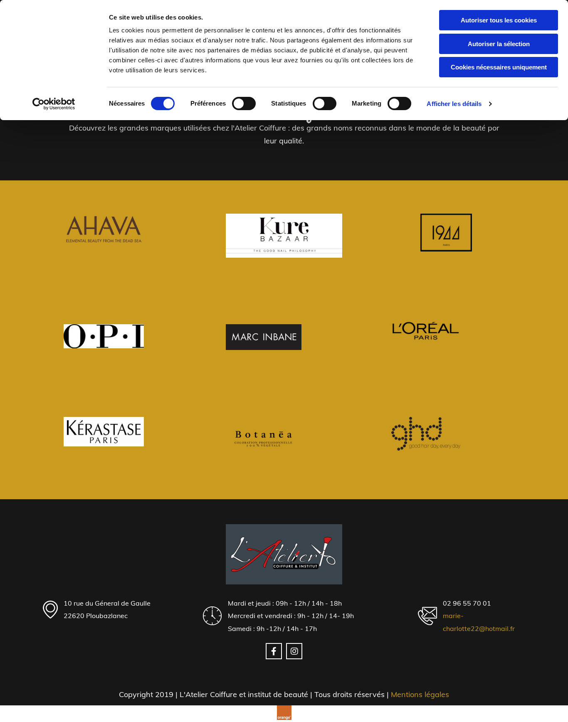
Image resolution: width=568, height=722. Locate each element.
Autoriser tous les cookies (499, 20)
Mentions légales (420, 694)
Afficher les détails (454, 103)
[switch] (244, 103)
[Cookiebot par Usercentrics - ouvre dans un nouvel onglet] (53, 104)
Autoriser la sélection (499, 43)
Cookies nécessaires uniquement (499, 67)
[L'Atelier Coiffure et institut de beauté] (284, 554)
